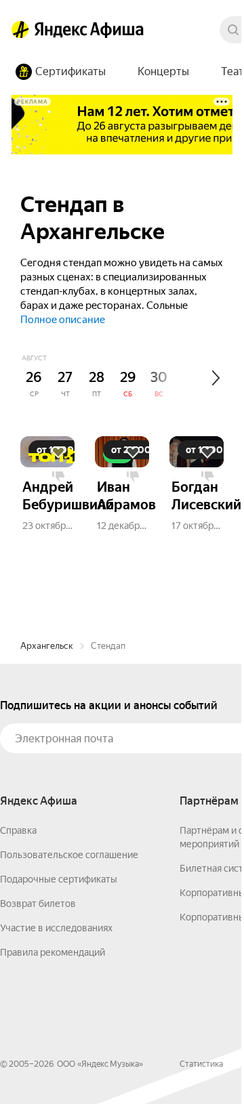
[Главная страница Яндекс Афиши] (20, 30)
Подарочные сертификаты (58, 879)
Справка (18, 830)
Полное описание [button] (62, 320)
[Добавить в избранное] (58, 452)
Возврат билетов (38, 903)
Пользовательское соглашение (69, 854)
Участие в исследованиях (56, 927)
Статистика (201, 1064)
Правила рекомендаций (52, 952)
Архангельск (46, 646)
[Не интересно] (58, 477)
